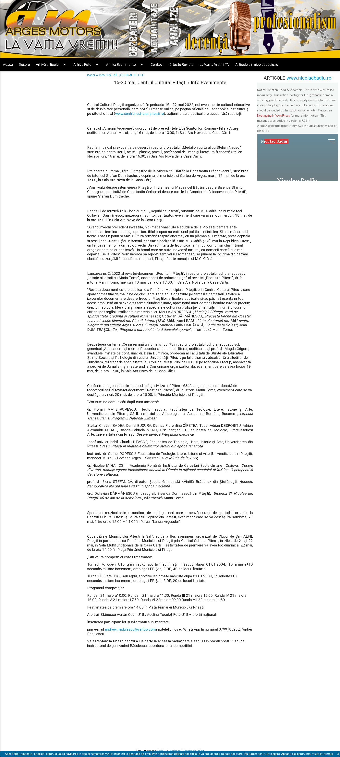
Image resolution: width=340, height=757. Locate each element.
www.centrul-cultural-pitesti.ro (139, 113)
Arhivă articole (51, 65)
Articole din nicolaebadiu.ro (256, 64)
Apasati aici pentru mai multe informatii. (307, 754)
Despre (24, 64)
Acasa (8, 64)
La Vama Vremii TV (214, 64)
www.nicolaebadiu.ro (308, 78)
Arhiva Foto (86, 65)
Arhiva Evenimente (125, 65)
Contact (157, 64)
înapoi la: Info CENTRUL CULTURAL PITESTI (115, 75)
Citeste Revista (181, 64)
